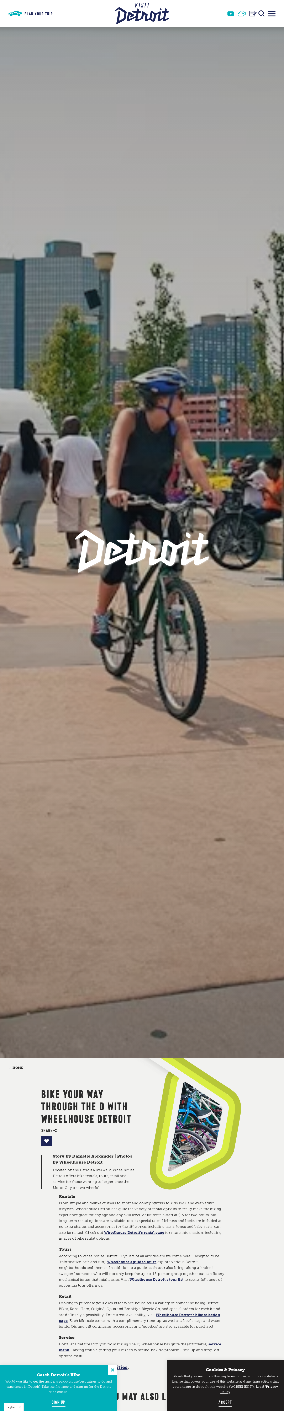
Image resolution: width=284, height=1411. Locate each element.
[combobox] (14, 1407)
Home (17, 1067)
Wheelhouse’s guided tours (132, 1262)
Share (47, 1130)
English (10, 1407)
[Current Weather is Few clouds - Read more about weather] (242, 13)
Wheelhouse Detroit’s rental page (134, 1232)
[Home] (142, 13)
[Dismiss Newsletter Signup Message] (112, 1370)
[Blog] (253, 13)
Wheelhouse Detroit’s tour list (156, 1279)
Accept (225, 1402)
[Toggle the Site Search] (261, 13)
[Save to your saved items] (46, 1141)
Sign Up (58, 1402)
